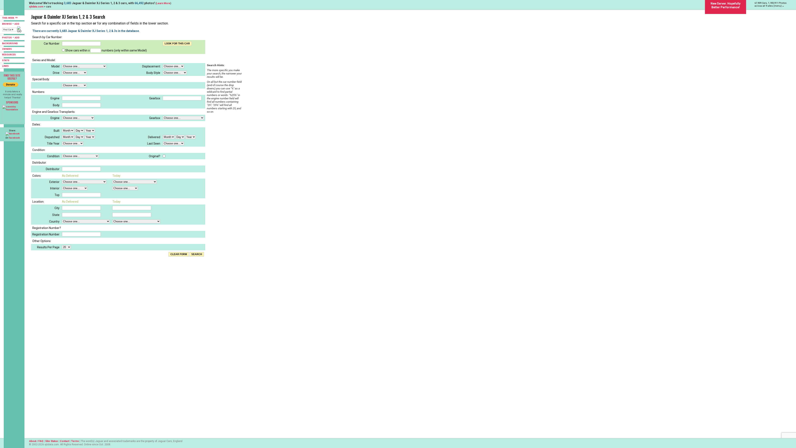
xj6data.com (36, 6)
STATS (5, 60)
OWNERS (7, 49)
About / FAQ (36, 441)
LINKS (5, 66)
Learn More (163, 3)
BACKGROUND (10, 43)
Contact (64, 441)
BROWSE (7, 24)
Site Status (51, 441)
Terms (75, 441)
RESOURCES (9, 54)
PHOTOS (7, 37)
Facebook (14, 137)
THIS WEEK (8, 18)
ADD (17, 24)
